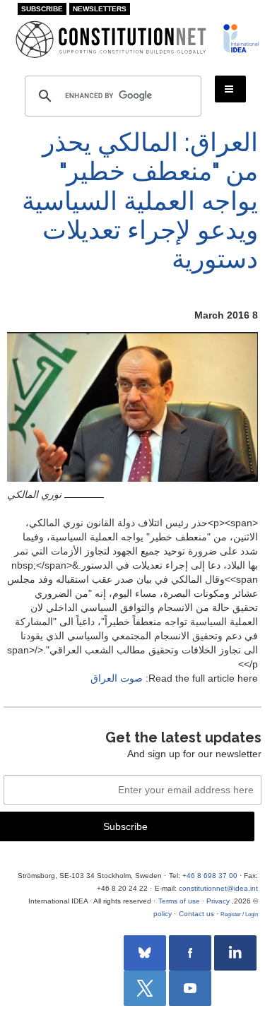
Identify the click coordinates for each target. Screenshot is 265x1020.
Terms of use (179, 901)
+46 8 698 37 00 (209, 875)
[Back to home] (240, 38)
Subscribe (42, 9)
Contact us (196, 914)
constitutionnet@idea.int (218, 888)
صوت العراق (116, 678)
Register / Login (239, 914)
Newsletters (99, 9)
